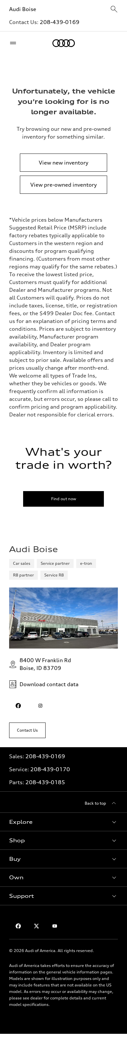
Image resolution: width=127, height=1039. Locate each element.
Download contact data (49, 684)
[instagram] (40, 706)
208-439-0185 (45, 782)
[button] (63, 821)
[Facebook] (18, 926)
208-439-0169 (59, 22)
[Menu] (14, 43)
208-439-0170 (50, 769)
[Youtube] (55, 926)
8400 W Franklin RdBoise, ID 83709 (45, 664)
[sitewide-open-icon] (114, 9)
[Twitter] (36, 926)
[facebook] (18, 706)
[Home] (63, 43)
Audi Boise (22, 9)
